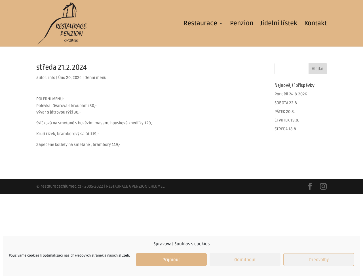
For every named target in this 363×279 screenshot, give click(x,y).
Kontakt (315, 24)
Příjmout (171, 259)
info (51, 77)
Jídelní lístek (278, 24)
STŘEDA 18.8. (286, 129)
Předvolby (319, 259)
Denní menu (95, 77)
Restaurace (200, 24)
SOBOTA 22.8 (286, 102)
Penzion (241, 24)
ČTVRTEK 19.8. (287, 120)
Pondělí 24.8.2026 (291, 94)
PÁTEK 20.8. (285, 111)
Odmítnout (245, 259)
